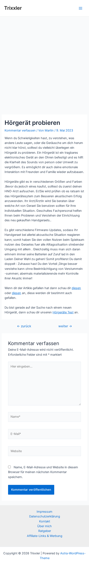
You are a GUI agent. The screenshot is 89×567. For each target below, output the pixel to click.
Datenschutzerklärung (44, 516)
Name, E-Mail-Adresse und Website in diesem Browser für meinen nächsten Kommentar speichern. (43, 472)
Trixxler (13, 8)
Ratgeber (44, 531)
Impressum (44, 511)
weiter (65, 326)
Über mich (44, 526)
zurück (24, 326)
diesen (76, 288)
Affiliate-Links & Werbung (44, 536)
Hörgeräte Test (63, 312)
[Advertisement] (44, 63)
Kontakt (44, 521)
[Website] (44, 452)
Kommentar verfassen (20, 130)
